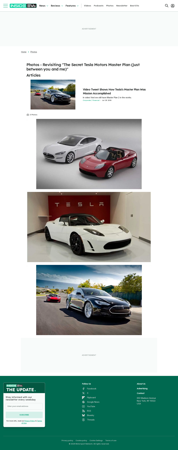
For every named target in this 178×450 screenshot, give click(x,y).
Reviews (55, 5)
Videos (87, 5)
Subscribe (24, 415)
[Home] (23, 5)
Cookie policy (81, 440)
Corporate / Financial (91, 100)
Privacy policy (67, 440)
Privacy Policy (29, 421)
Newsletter (121, 5)
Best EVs (134, 5)
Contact (140, 393)
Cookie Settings (96, 440)
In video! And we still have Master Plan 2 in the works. (107, 97)
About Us (141, 384)
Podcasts (98, 5)
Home (23, 52)
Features (71, 5)
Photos (109, 5)
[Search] (166, 5)
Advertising (142, 388)
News (42, 5)
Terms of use (110, 440)
